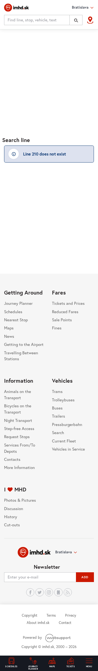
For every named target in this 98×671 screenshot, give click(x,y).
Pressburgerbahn (67, 424)
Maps (9, 327)
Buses (57, 408)
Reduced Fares (65, 311)
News (9, 336)
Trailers (58, 416)
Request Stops (17, 436)
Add (84, 577)
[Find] (75, 20)
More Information (19, 467)
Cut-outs (12, 524)
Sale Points (62, 319)
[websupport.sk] (58, 637)
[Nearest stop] (90, 20)
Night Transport (18, 420)
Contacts (12, 459)
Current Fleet (64, 441)
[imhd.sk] (16, 7)
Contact (65, 622)
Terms (51, 615)
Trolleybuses (63, 399)
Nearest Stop (16, 319)
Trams (57, 391)
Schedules (13, 311)
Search (58, 432)
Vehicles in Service (68, 449)
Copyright (29, 615)
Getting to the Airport (24, 344)
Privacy (70, 615)
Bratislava (63, 552)
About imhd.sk (38, 622)
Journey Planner (18, 303)
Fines (57, 327)
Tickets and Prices (68, 303)
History (10, 516)
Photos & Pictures (20, 500)
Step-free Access (19, 428)
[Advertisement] (49, 80)
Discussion (13, 508)
